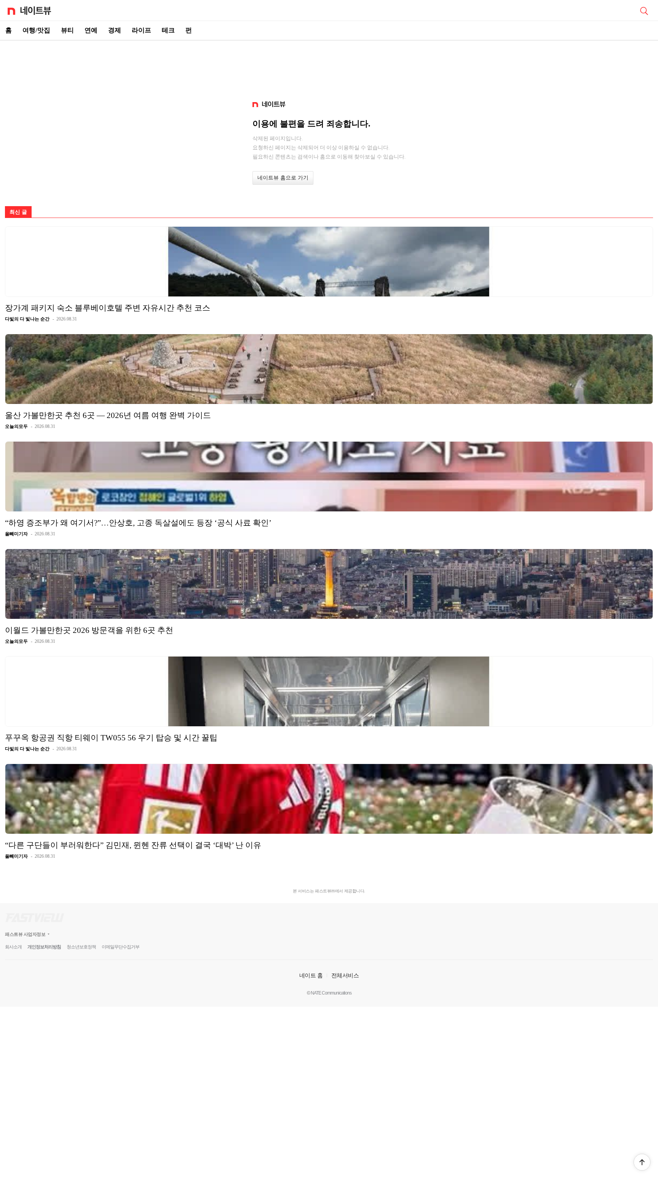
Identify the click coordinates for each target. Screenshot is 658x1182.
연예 (91, 30)
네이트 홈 (311, 975)
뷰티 (67, 30)
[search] (643, 10)
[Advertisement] (329, 67)
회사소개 (13, 947)
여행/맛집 (36, 30)
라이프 (141, 30)
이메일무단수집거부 (120, 947)
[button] (642, 1162)
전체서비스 (345, 975)
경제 (114, 30)
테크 (168, 30)
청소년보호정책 (81, 947)
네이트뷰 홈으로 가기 (282, 178)
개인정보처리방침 (44, 947)
